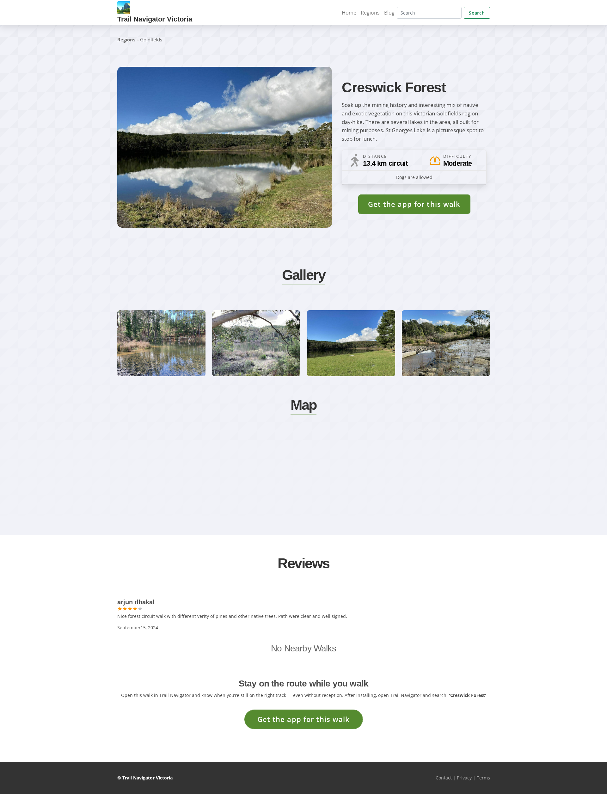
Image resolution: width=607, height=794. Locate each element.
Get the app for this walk (414, 204)
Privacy (464, 778)
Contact (444, 778)
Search (477, 13)
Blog (389, 12)
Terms (483, 778)
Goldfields (151, 39)
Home (349, 12)
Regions (370, 12)
